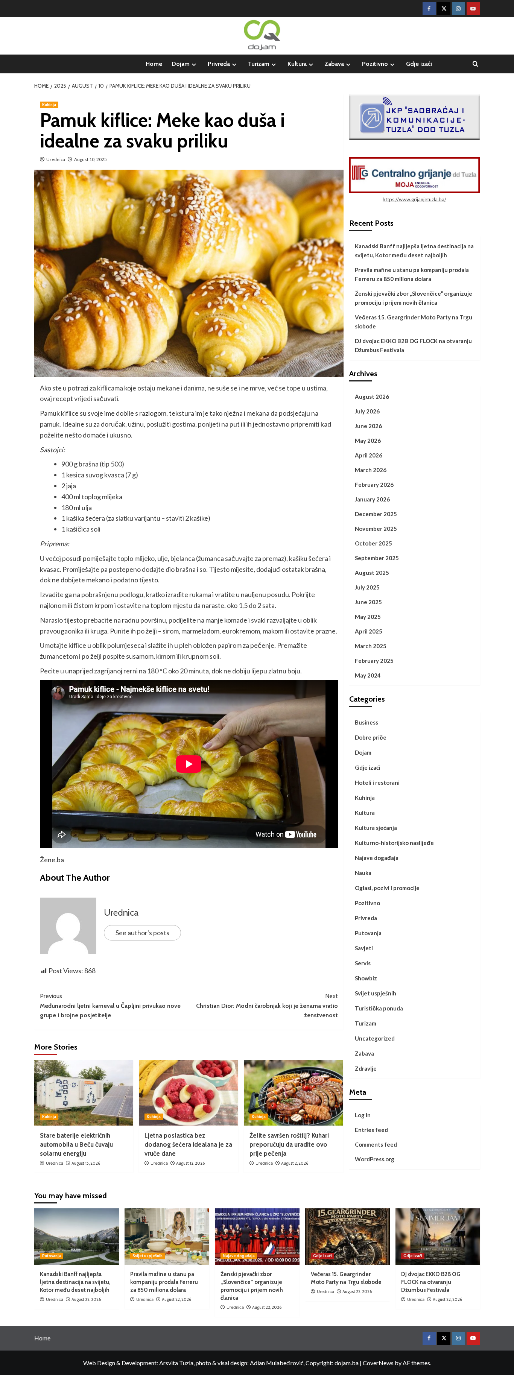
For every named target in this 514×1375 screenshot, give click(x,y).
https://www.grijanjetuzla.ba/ (414, 199)
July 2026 (367, 411)
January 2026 (372, 499)
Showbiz (366, 978)
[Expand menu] (194, 64)
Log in (363, 1115)
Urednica (55, 159)
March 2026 (370, 469)
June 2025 (368, 602)
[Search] (475, 64)
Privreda (219, 63)
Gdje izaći (419, 63)
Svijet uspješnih (375, 993)
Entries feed (371, 1129)
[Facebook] (429, 8)
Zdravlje (366, 1068)
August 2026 (372, 396)
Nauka (363, 872)
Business (366, 722)
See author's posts (142, 932)
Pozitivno (375, 63)
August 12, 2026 (190, 1163)
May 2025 (368, 616)
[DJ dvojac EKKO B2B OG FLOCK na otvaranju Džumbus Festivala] (437, 1236)
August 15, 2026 (85, 1163)
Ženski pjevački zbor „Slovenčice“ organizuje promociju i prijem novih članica (413, 298)
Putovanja (368, 933)
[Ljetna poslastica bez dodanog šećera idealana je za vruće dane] (188, 1093)
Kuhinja (49, 104)
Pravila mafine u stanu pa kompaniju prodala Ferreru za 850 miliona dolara (412, 274)
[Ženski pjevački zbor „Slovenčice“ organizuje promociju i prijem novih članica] (257, 1236)
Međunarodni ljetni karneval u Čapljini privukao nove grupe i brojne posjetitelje (110, 1005)
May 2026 (368, 440)
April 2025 (368, 631)
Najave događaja (376, 857)
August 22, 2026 (86, 1299)
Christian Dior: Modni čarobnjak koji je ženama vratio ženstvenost (267, 1005)
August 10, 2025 (90, 159)
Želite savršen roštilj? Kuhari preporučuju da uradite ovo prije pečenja (289, 1144)
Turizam (258, 63)
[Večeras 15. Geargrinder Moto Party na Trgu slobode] (347, 1236)
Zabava (334, 63)
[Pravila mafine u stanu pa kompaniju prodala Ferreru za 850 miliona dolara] (167, 1236)
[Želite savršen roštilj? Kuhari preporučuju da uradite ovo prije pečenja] (293, 1093)
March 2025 (370, 646)
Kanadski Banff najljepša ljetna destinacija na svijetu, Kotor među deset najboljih (414, 250)
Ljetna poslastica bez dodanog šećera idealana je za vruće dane (188, 1144)
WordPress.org (374, 1159)
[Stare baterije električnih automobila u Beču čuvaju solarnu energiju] (84, 1093)
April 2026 (368, 455)
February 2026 (374, 484)
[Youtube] (473, 8)
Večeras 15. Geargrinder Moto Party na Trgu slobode (413, 322)
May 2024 (368, 675)
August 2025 (372, 572)
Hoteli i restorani (377, 782)
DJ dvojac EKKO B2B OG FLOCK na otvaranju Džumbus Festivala (413, 345)
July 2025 (367, 587)
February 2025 (374, 660)
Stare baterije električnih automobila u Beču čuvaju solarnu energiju (76, 1144)
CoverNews (378, 1362)
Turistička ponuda (379, 1008)
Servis (363, 963)
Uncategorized (375, 1038)
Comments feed (376, 1144)
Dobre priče (370, 737)
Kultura (297, 63)
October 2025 (373, 543)
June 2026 (368, 425)
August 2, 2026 (294, 1163)
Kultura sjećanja (376, 827)
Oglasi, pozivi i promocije (387, 887)
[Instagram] (458, 8)
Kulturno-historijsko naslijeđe (394, 842)
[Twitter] (443, 8)
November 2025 (376, 528)
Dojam (181, 63)
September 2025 (377, 558)
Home (154, 63)
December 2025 (376, 513)
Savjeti (364, 948)
